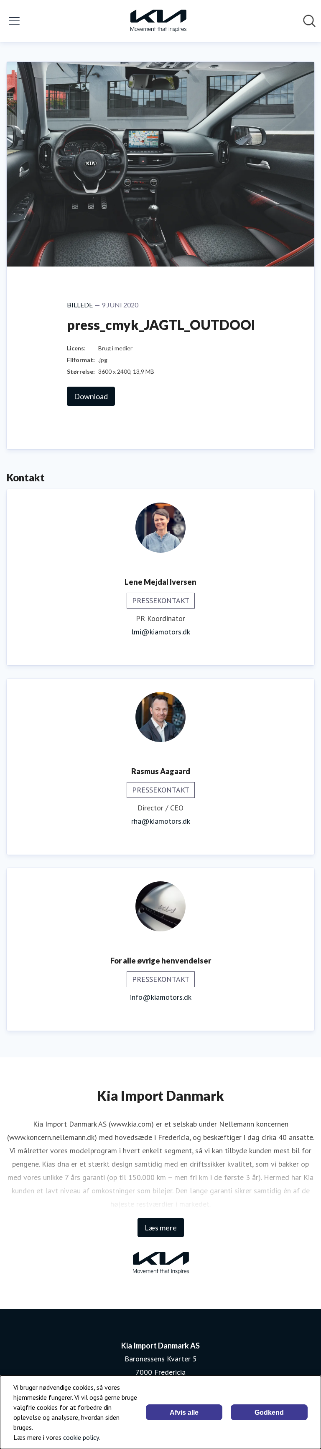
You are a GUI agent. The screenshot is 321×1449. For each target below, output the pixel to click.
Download (91, 396)
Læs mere (161, 1227)
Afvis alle (184, 1412)
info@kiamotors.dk (160, 997)
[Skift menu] (14, 21)
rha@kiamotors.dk (160, 821)
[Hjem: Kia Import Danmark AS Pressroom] (158, 21)
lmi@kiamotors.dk (160, 631)
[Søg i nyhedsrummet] (309, 21)
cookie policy (81, 1437)
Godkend (269, 1412)
